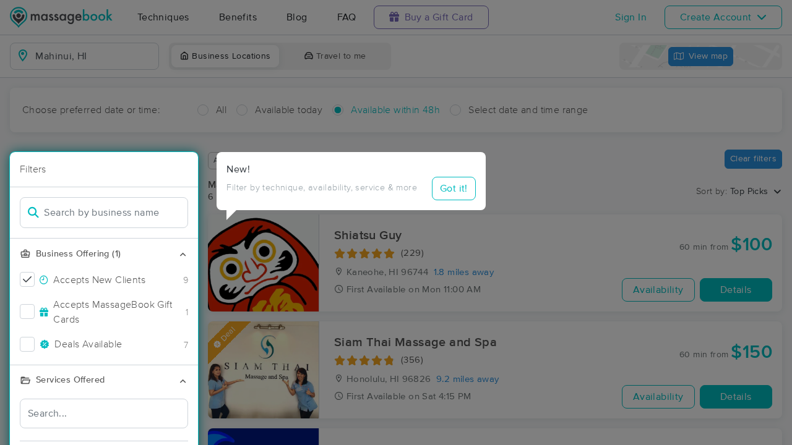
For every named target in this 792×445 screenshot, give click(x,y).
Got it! (454, 188)
